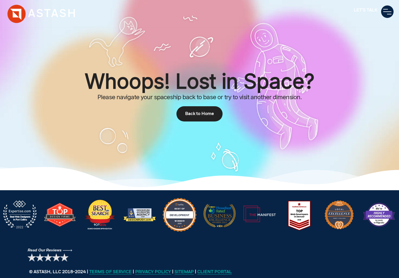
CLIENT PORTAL (214, 272)
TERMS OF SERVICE (110, 272)
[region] (199, 95)
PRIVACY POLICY (153, 272)
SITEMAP (184, 272)
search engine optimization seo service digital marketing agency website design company (17, 13)
